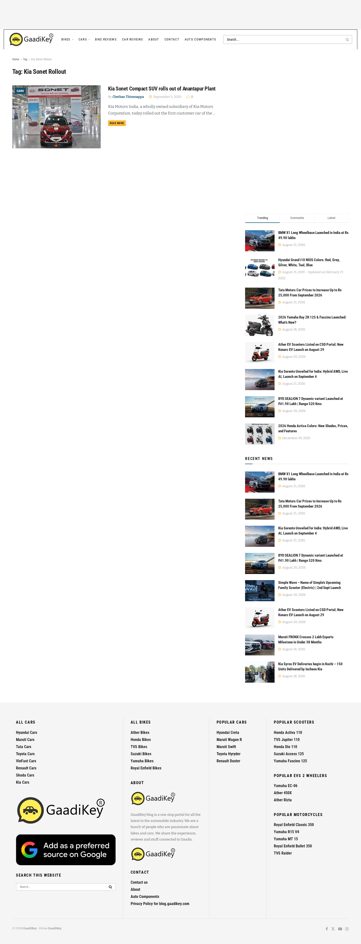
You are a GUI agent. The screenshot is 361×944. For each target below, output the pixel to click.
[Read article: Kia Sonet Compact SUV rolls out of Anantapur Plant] (56, 116)
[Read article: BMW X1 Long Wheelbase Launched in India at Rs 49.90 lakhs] (260, 482)
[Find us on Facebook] (327, 929)
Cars (83, 39)
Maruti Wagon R (229, 739)
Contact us (139, 882)
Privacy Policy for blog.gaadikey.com (160, 903)
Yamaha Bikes (142, 761)
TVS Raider (283, 853)
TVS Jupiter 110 (287, 739)
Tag (25, 59)
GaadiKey (30, 928)
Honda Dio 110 (285, 746)
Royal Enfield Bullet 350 (293, 846)
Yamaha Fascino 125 (290, 761)
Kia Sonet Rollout (41, 59)
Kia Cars (22, 782)
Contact (172, 39)
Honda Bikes (141, 739)
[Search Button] (347, 39)
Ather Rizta (283, 800)
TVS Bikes (139, 746)
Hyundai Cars (26, 732)
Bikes (65, 39)
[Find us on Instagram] (347, 929)
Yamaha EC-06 (285, 785)
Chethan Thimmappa (128, 97)
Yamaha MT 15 (286, 839)
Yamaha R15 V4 (286, 831)
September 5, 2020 (167, 97)
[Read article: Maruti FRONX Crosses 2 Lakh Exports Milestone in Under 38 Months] (260, 645)
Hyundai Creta (228, 732)
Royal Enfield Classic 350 (294, 824)
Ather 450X (283, 793)
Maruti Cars (25, 739)
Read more (118, 123)
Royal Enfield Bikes (146, 768)
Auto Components (200, 39)
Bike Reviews (106, 39)
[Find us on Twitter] (333, 929)
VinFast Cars (26, 761)
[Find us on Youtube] (340, 929)
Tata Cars (23, 746)
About (153, 39)
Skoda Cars (25, 775)
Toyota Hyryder (228, 754)
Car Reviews (132, 39)
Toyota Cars (25, 754)
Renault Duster (228, 761)
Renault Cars (26, 768)
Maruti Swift (226, 746)
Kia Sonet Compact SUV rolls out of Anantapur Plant (162, 89)
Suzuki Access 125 (289, 754)
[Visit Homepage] (32, 39)
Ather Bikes (140, 732)
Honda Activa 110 (288, 732)
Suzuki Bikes (141, 754)
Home (15, 59)
